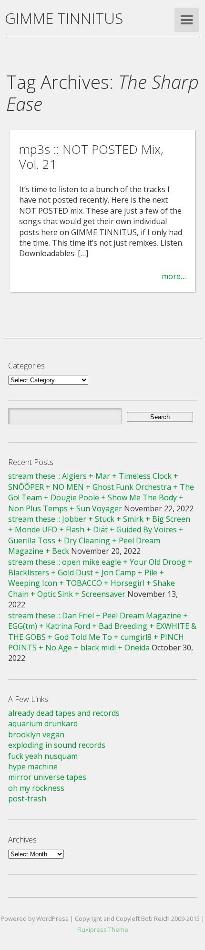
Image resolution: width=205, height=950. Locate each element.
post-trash (27, 798)
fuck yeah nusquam (43, 756)
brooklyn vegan (36, 734)
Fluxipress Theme (102, 929)
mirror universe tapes (47, 777)
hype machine (33, 766)
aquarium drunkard (43, 723)
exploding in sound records (56, 745)
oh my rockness (36, 788)
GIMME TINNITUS (64, 18)
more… (174, 276)
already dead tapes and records (64, 713)
